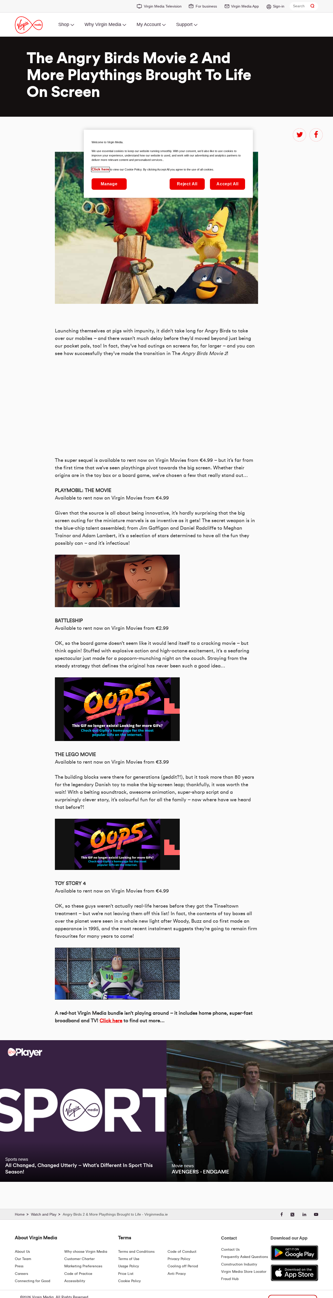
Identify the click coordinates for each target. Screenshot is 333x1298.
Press (19, 1266)
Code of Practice (78, 1274)
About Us (22, 1252)
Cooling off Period (183, 1266)
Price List (125, 1274)
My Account (149, 24)
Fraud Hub (230, 1279)
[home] (22, 1214)
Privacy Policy (179, 1259)
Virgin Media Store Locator (243, 1272)
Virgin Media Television (163, 6)
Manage (109, 184)
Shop (63, 24)
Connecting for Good (32, 1281)
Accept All (227, 184)
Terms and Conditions (136, 1252)
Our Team (23, 1259)
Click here (111, 1020)
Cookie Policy (129, 1281)
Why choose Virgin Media (85, 1252)
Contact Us (230, 1249)
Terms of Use (128, 1259)
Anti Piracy (177, 1274)
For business (206, 6)
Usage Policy (128, 1266)
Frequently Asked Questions (244, 1257)
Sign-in (278, 6)
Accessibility (74, 1281)
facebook (316, 134)
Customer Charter (79, 1259)
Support (184, 24)
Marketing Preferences (83, 1266)
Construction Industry (239, 1264)
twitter (299, 134)
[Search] (312, 6)
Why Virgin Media (103, 24)
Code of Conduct (182, 1252)
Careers (21, 1274)
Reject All (187, 184)
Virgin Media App (245, 6)
